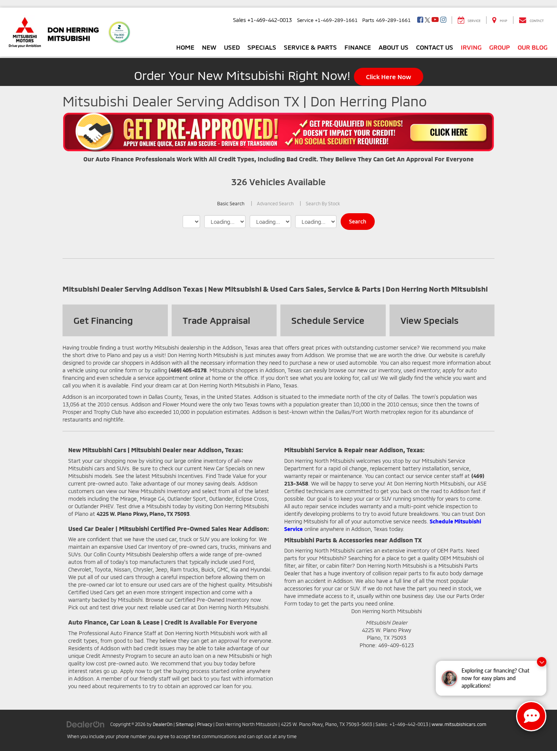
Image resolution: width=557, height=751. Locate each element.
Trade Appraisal (216, 320)
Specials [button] (261, 47)
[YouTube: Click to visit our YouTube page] (435, 20)
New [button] (209, 47)
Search (357, 221)
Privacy (204, 724)
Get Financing (103, 320)
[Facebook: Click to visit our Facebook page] (420, 20)
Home (185, 47)
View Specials (429, 320)
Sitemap (185, 724)
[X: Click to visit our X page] (427, 20)
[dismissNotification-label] (541, 660)
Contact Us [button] (434, 47)
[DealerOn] (85, 724)
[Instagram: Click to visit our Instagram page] (443, 20)
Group (499, 47)
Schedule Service (328, 320)
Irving (471, 47)
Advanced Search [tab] (275, 203)
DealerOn (162, 724)
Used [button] (232, 47)
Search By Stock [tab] (323, 203)
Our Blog (533, 47)
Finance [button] (357, 47)
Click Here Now (388, 76)
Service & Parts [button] (310, 47)
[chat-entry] (531, 716)
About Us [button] (393, 47)
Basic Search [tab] (230, 203)
